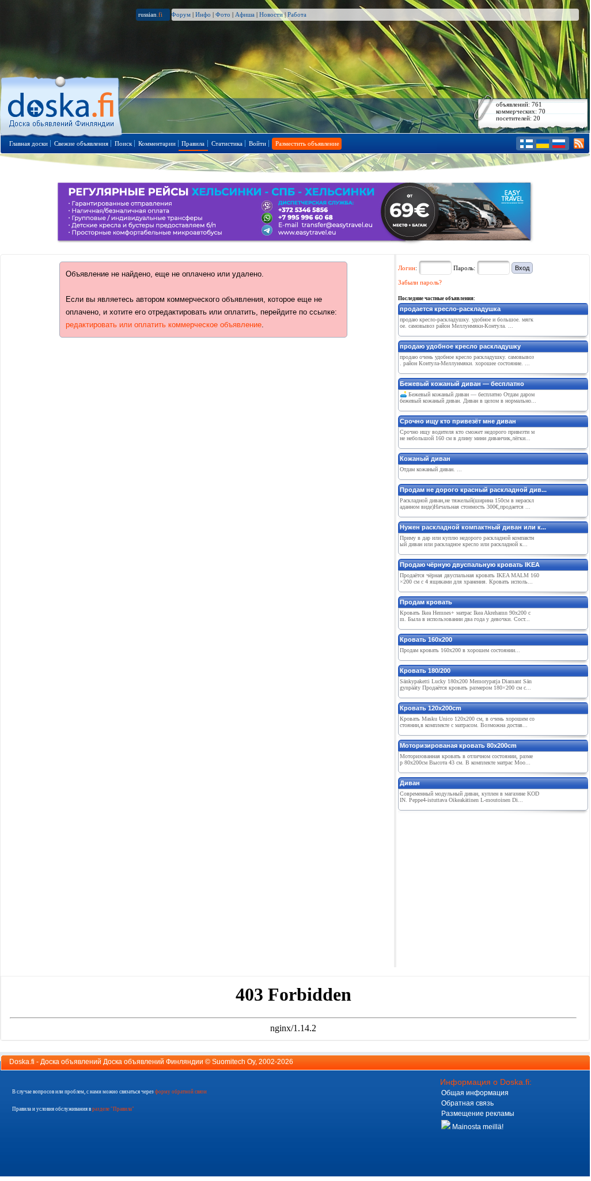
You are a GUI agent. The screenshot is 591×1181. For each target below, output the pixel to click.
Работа (296, 14)
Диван (410, 782)
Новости (271, 14)
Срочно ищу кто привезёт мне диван (458, 421)
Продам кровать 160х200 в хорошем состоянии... (460, 650)
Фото (222, 14)
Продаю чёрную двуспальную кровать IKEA (470, 564)
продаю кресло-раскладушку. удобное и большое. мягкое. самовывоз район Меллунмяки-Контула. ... (466, 322)
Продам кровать (426, 602)
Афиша (245, 14)
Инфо (203, 14)
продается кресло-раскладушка (450, 308)
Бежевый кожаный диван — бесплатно (462, 383)
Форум (181, 14)
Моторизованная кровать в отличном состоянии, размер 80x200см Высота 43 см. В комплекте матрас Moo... (466, 759)
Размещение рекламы (477, 1114)
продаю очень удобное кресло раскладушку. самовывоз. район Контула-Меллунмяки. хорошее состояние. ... (467, 360)
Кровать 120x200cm (430, 708)
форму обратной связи (181, 1092)
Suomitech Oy (233, 1062)
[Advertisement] (484, 887)
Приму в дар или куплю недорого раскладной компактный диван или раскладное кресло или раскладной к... (467, 541)
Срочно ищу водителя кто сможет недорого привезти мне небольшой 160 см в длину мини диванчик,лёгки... (467, 435)
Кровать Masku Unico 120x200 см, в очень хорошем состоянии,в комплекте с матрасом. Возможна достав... (467, 722)
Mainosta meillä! (476, 1127)
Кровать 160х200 (426, 639)
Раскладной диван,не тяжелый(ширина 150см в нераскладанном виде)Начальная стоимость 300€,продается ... (467, 503)
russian (150, 14)
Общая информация (475, 1093)
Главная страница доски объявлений (62, 104)
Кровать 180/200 (425, 670)
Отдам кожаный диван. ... (431, 469)
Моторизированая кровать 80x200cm (458, 745)
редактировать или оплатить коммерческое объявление (164, 324)
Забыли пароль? (420, 282)
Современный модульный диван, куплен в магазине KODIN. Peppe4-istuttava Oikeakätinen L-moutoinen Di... (469, 796)
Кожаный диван (425, 458)
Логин (406, 267)
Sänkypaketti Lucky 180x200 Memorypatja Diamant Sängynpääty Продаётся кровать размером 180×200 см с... (466, 684)
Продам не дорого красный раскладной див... (473, 489)
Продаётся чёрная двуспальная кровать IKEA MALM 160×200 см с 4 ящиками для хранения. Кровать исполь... (469, 578)
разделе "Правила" (113, 1109)
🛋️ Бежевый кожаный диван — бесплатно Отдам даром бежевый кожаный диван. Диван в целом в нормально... (468, 397)
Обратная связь (467, 1103)
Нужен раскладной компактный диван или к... (473, 527)
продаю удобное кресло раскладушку (460, 346)
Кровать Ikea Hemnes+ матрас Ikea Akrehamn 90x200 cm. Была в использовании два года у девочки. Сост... (465, 616)
